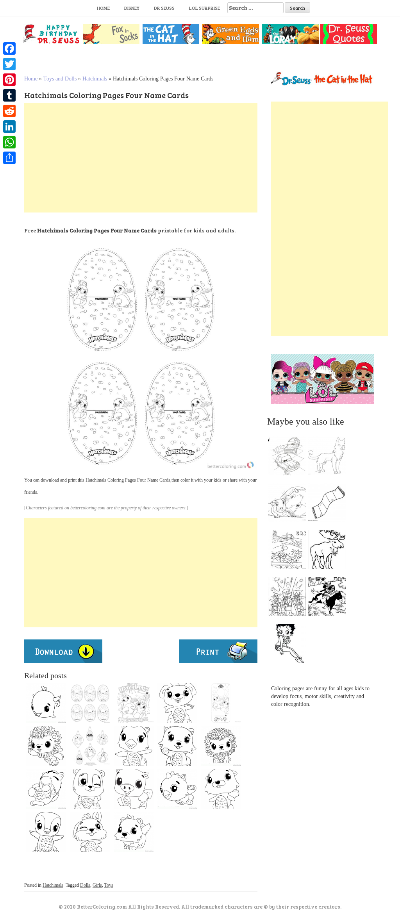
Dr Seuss (164, 8)
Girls (97, 885)
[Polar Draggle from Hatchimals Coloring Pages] (133, 746)
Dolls (85, 885)
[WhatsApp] (9, 142)
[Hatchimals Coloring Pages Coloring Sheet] (221, 703)
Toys (108, 885)
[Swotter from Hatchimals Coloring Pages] (221, 789)
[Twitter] (9, 64)
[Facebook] (9, 48)
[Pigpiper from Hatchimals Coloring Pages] (133, 789)
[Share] (9, 158)
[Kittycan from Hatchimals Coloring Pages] (177, 746)
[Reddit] (9, 111)
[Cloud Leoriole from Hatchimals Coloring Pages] (46, 746)
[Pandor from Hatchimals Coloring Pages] (89, 789)
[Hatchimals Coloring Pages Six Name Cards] (89, 703)
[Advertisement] (140, 157)
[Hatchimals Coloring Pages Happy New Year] (133, 703)
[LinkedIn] (9, 126)
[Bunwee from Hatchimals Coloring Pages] (89, 832)
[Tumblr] (9, 95)
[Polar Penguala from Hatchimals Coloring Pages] (46, 832)
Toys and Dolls (60, 79)
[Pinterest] (9, 79)
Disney (131, 8)
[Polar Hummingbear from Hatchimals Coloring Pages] (133, 832)
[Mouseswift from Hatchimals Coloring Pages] (177, 703)
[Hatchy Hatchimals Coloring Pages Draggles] (89, 746)
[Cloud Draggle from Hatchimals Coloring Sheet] (177, 789)
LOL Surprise (204, 8)
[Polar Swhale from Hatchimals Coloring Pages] (46, 703)
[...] (289, 457)
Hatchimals (94, 79)
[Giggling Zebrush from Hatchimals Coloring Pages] (46, 789)
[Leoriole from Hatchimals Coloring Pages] (221, 746)
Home (103, 8)
